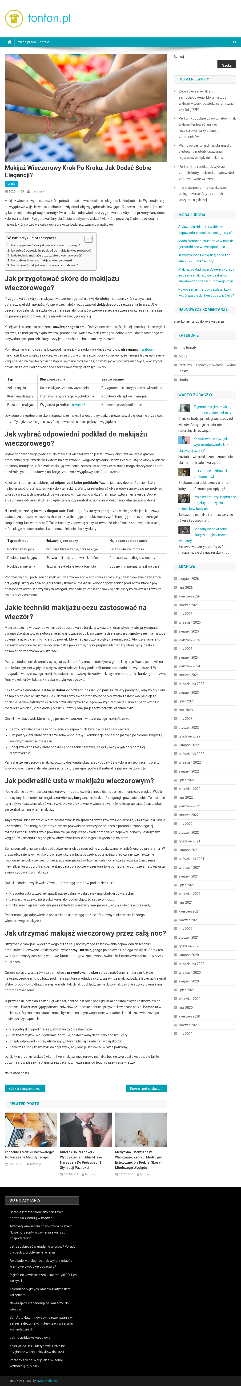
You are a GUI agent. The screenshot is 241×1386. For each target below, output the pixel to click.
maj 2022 (186, 797)
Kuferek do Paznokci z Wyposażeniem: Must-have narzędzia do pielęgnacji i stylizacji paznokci (81, 1160)
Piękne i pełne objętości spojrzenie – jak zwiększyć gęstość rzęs (148, 1088)
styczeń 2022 (189, 832)
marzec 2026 (189, 605)
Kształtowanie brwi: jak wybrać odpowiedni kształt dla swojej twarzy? (205, 445)
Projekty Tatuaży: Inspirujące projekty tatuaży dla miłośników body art (207, 503)
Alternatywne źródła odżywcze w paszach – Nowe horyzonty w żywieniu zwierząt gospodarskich (42, 1232)
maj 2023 (186, 710)
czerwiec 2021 (190, 894)
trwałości (146, 349)
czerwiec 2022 (190, 789)
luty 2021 (186, 929)
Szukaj (179, 57)
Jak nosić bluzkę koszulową (30, 1337)
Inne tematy (188, 347)
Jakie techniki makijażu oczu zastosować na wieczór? (46, 255)
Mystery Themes (47, 1380)
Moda (183, 356)
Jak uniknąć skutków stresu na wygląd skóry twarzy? (28, 1088)
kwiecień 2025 (189, 640)
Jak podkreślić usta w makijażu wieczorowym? (41, 260)
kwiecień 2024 (189, 666)
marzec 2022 (189, 815)
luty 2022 (186, 824)
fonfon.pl (38, 191)
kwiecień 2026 (189, 596)
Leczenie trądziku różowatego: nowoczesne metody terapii (29, 1154)
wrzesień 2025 (190, 622)
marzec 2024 (189, 675)
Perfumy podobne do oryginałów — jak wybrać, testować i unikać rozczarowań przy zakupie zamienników (207, 127)
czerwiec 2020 (190, 999)
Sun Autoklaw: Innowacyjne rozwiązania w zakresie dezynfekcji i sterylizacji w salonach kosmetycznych (43, 1323)
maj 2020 (186, 1007)
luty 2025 (186, 649)
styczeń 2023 (189, 727)
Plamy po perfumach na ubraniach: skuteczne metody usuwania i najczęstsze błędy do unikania (205, 152)
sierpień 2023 (189, 692)
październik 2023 (191, 684)
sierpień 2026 (189, 579)
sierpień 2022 (189, 771)
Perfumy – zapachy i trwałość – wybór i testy (207, 368)
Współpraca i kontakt (33, 42)
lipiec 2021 (187, 885)
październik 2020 (191, 964)
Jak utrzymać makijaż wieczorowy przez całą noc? (44, 265)
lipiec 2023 (187, 701)
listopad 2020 (189, 955)
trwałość (78, 405)
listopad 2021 (189, 850)
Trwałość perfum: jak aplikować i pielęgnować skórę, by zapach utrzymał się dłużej (203, 194)
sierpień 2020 (189, 981)
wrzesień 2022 (190, 762)
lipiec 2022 (187, 780)
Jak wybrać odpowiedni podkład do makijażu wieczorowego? (51, 250)
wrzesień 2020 (190, 972)
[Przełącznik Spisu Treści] (86, 239)
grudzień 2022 (189, 736)
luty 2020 (186, 1034)
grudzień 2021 (189, 841)
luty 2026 (186, 614)
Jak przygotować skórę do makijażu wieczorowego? (45, 245)
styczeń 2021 (189, 937)
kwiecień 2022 (189, 806)
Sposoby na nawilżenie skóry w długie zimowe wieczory (203, 535)
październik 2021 (191, 859)
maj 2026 (186, 587)
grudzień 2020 (189, 946)
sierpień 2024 (189, 657)
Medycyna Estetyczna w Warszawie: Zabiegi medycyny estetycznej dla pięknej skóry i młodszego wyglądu (138, 1160)
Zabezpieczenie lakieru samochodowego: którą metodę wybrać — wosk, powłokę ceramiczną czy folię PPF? (206, 100)
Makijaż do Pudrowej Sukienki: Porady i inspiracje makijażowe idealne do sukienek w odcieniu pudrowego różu (207, 275)
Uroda (11, 183)
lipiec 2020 (187, 990)
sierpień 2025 (189, 631)
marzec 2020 (189, 1025)
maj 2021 (186, 902)
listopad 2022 (189, 745)
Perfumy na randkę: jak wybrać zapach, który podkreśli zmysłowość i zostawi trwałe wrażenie (206, 173)
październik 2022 (191, 754)
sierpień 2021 (189, 876)
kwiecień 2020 (189, 1016)
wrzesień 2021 (190, 867)
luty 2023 (186, 719)
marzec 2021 (189, 920)
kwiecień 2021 (189, 911)
